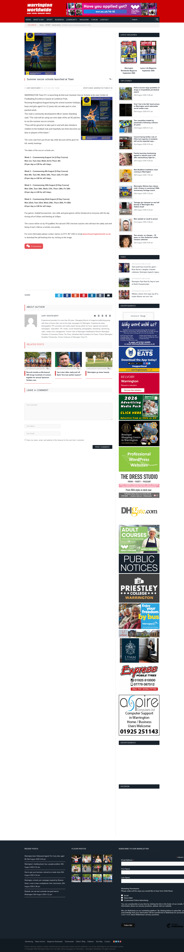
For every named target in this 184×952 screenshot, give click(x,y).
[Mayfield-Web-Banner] (139, 345)
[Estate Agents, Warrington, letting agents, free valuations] (139, 393)
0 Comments (36, 246)
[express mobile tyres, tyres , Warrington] (139, 694)
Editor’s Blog (80, 941)
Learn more (125, 915)
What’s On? (38, 20)
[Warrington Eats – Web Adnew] (139, 372)
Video (123, 257)
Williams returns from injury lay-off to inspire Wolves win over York (145, 295)
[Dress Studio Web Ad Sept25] (139, 497)
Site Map (99, 941)
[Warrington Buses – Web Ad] (139, 628)
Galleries (90, 941)
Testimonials (69, 941)
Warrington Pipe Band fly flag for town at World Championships (145, 283)
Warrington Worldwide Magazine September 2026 (129, 70)
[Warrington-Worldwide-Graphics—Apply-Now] (111, 15)
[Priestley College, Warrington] (139, 602)
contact (104, 20)
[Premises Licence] (139, 573)
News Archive (40, 941)
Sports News (56, 25)
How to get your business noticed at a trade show (42, 872)
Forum (94, 20)
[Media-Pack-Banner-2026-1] (139, 419)
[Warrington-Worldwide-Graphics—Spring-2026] (139, 552)
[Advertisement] (68, 268)
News (28, 20)
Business (59, 20)
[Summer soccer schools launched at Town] (68, 54)
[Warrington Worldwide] (41, 8)
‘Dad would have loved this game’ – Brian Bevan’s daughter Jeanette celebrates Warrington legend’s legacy (145, 269)
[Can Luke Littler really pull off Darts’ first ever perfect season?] (68, 360)
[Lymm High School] (139, 662)
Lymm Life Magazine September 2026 (148, 69)
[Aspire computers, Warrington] (139, 735)
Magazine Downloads (55, 941)
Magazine (84, 20)
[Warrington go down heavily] (99, 360)
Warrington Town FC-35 (103, 88)
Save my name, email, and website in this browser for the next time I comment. (55, 440)
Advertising (29, 941)
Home (42, 25)
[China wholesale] (139, 523)
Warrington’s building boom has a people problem (42, 864)
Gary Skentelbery (34, 88)
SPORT (50, 20)
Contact (107, 941)
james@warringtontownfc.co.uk (97, 234)
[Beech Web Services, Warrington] (139, 471)
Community (71, 20)
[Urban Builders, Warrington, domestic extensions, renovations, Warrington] (139, 637)
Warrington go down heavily (98, 372)
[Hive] (139, 446)
